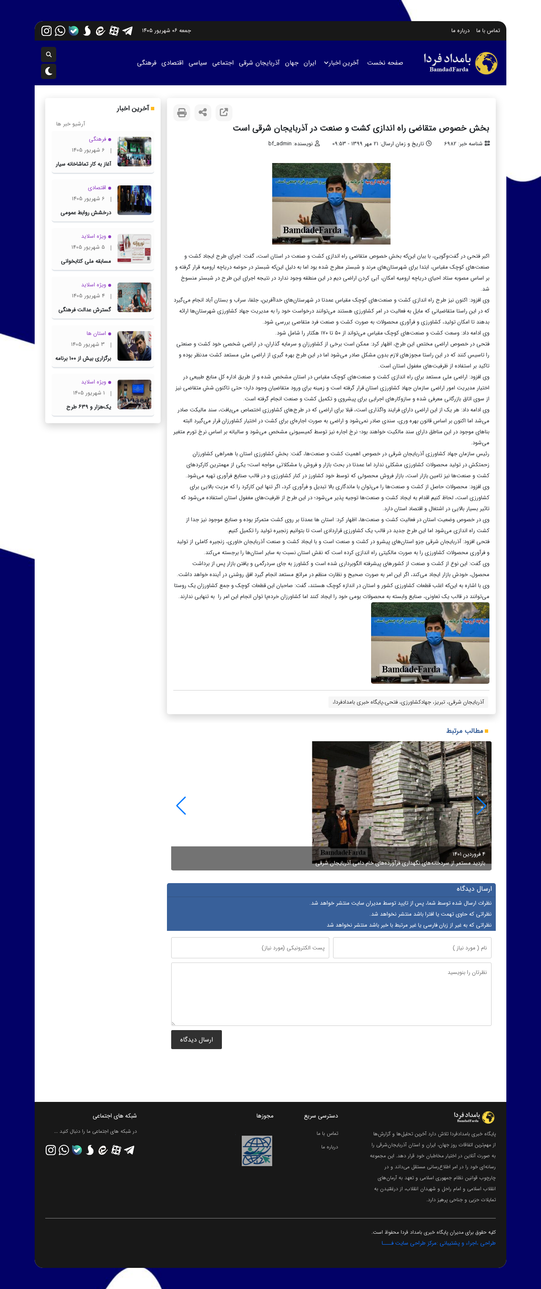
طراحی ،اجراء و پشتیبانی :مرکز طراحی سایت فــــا (439, 1243)
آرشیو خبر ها (70, 124)
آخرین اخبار (344, 63)
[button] (181, 806)
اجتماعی (223, 63)
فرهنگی (146, 63)
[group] (331, 805)
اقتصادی (172, 63)
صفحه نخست (385, 63)
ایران (309, 63)
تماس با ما (488, 30)
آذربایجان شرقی (259, 63)
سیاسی (198, 63)
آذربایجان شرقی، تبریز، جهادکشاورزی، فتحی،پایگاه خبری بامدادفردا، (408, 702)
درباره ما (460, 30)
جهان (291, 63)
